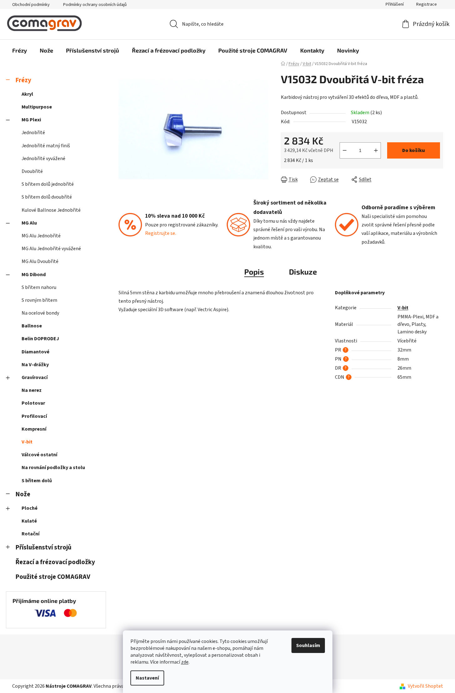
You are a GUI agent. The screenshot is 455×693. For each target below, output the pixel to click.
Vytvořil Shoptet (425, 686)
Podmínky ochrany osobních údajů (95, 5)
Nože (22, 494)
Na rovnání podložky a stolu (53, 467)
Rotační (30, 533)
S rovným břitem (39, 300)
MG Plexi (31, 119)
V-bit (27, 441)
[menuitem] (19, 50)
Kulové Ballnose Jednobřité (51, 210)
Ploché (30, 508)
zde (185, 662)
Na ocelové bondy (40, 313)
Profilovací (34, 416)
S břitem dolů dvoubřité (47, 197)
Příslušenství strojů (43, 547)
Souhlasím (308, 645)
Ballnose (32, 325)
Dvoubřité (32, 171)
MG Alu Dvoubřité (40, 261)
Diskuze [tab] (303, 271)
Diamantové (35, 351)
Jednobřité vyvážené (43, 158)
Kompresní (34, 429)
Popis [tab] (254, 271)
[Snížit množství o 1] (344, 150)
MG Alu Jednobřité (41, 235)
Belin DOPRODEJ (40, 338)
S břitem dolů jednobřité (48, 184)
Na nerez (32, 390)
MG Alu (29, 223)
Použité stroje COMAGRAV (52, 576)
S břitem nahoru (39, 287)
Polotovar (33, 403)
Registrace (426, 4)
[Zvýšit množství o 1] (376, 150)
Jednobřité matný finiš (46, 145)
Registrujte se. (160, 233)
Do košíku (413, 150)
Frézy (23, 80)
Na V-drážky (35, 364)
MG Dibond (34, 274)
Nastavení (147, 678)
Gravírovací (35, 377)
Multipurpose (37, 107)
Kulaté (29, 521)
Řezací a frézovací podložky (55, 562)
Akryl (27, 94)
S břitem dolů (37, 480)
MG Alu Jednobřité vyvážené (51, 248)
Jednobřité (33, 132)
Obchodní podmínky (31, 5)
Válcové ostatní (39, 454)
